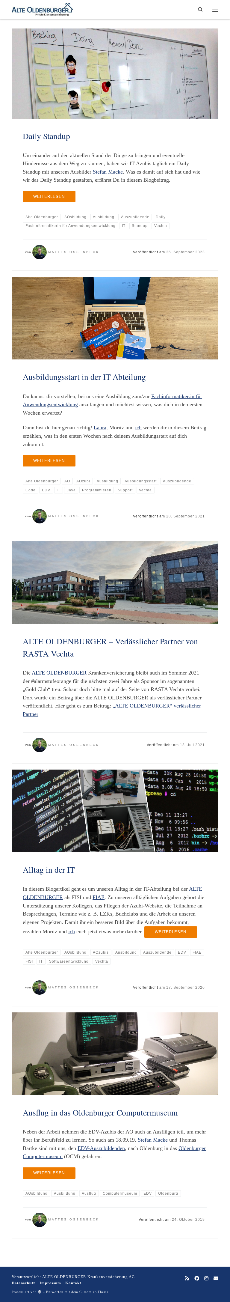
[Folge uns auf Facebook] (196, 1279)
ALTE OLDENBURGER (59, 673)
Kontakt (73, 1283)
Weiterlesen (49, 196)
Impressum (50, 1283)
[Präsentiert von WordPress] (40, 1291)
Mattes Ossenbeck (73, 252)
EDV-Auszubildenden (101, 1148)
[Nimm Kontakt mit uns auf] (216, 1279)
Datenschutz (23, 1283)
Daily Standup (46, 136)
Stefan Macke (108, 172)
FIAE (99, 897)
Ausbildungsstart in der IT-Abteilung (84, 376)
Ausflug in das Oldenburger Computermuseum (100, 1112)
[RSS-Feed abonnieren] (187, 1279)
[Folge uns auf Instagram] (206, 1279)
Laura (100, 428)
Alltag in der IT (49, 869)
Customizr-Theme (94, 1292)
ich (138, 428)
